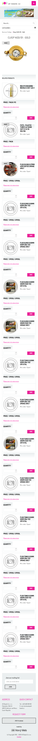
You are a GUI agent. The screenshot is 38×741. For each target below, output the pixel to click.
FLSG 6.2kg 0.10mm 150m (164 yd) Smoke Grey (27, 245)
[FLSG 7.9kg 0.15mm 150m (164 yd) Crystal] (10, 522)
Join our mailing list (13, 678)
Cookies (19, 737)
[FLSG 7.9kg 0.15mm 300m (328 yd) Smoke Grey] (10, 639)
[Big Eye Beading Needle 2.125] (10, 90)
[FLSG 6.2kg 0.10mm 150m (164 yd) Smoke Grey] (10, 247)
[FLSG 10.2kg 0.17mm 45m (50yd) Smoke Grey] (10, 169)
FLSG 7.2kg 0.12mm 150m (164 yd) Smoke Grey (27, 402)
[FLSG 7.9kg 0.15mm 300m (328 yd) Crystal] (10, 600)
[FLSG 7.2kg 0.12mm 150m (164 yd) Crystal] (10, 365)
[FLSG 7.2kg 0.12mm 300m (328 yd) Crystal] (10, 443)
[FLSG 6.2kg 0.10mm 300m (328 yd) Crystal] (10, 287)
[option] (19, 13)
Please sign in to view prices (11, 107)
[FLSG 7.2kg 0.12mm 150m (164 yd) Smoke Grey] (10, 404)
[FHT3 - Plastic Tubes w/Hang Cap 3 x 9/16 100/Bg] (10, 130)
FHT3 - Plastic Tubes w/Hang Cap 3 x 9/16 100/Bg (26, 128)
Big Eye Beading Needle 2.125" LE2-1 (27, 87)
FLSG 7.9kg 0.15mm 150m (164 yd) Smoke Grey (27, 558)
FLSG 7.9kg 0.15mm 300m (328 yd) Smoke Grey (27, 637)
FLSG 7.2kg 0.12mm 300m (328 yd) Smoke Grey (27, 480)
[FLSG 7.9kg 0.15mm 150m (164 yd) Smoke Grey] (10, 561)
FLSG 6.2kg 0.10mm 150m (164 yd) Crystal (27, 205)
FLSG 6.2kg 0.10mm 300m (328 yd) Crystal (27, 284)
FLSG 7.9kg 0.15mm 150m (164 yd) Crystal (27, 519)
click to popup (19, 721)
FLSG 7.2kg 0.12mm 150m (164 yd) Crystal (27, 362)
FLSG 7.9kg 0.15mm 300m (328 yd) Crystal (27, 598)
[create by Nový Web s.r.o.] (19, 730)
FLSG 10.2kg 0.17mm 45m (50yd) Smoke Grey (27, 166)
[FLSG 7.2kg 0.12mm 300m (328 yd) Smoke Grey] (10, 483)
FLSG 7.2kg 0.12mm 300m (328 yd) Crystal (27, 441)
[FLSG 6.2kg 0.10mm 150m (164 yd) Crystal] (10, 208)
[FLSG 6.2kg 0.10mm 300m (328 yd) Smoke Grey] (10, 326)
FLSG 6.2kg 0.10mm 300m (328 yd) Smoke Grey (27, 323)
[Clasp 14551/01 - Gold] (16, 55)
